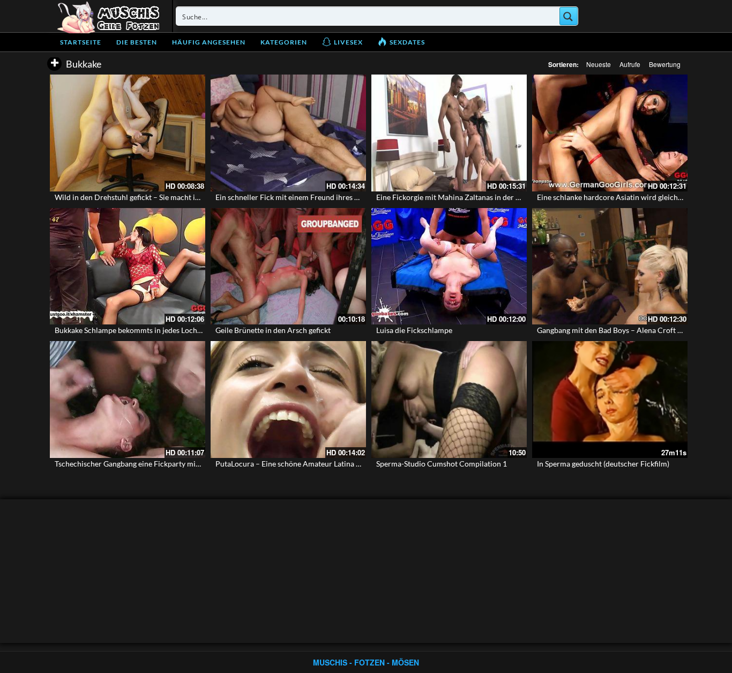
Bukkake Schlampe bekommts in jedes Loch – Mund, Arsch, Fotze (162, 330)
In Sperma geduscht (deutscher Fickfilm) (603, 463)
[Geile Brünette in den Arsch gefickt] (288, 266)
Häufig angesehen (208, 42)
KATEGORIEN (283, 42)
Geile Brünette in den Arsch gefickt (273, 330)
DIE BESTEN (136, 42)
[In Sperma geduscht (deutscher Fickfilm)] (610, 399)
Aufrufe (629, 64)
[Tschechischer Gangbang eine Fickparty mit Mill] (127, 399)
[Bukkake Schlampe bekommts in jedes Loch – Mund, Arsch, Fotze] (127, 266)
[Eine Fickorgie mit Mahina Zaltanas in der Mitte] (449, 133)
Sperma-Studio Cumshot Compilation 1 (441, 463)
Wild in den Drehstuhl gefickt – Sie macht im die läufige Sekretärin (164, 197)
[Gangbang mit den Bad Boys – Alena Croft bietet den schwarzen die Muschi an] (610, 266)
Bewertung (665, 64)
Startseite (80, 42)
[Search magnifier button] (568, 16)
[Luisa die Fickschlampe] (449, 266)
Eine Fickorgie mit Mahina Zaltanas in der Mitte (455, 197)
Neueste (598, 64)
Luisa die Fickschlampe (414, 330)
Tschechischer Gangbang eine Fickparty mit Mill (134, 463)
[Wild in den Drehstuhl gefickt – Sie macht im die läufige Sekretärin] (127, 133)
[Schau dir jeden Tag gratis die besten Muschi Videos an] (108, 16)
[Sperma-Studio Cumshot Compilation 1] (449, 399)
